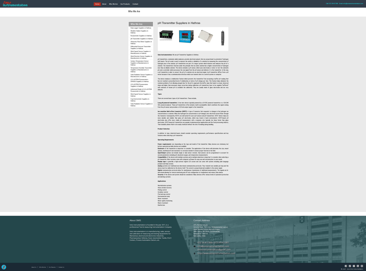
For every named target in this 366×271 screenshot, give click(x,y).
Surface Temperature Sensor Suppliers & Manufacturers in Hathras (140, 63)
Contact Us (61, 267)
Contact (135, 4)
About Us (34, 267)
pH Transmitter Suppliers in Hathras (142, 38)
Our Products (125, 4)
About (104, 4)
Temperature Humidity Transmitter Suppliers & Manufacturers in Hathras (141, 69)
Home (97, 4)
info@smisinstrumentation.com (213, 246)
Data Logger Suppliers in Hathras (141, 28)
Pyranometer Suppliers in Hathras (141, 36)
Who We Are (113, 4)
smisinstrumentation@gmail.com (214, 249)
